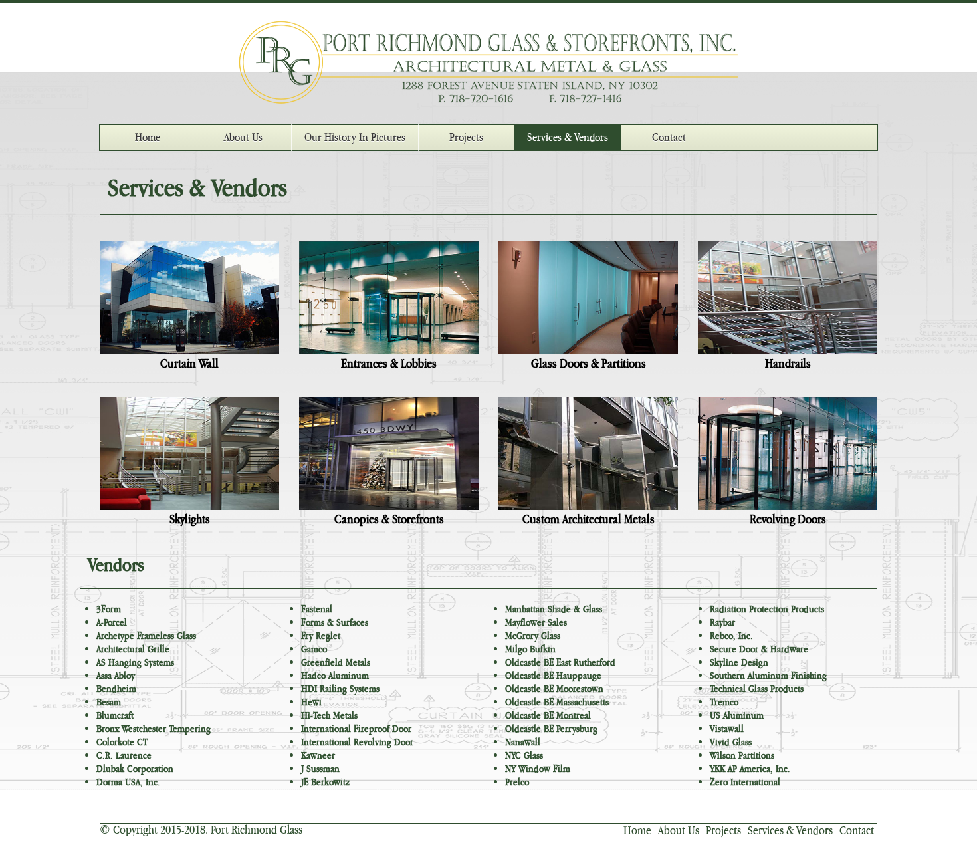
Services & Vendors (567, 137)
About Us (243, 137)
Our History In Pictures (354, 137)
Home (147, 137)
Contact (669, 137)
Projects (466, 137)
